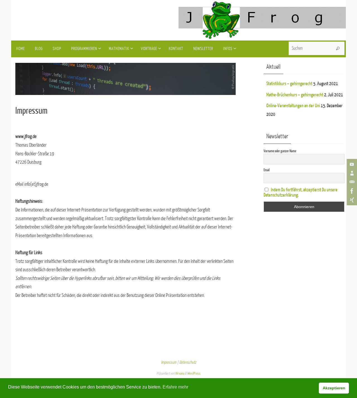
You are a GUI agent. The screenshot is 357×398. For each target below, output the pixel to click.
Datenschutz (187, 362)
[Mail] (351, 182)
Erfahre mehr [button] (175, 387)
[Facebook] (351, 191)
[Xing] (351, 200)
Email (266, 170)
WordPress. (194, 373)
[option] (219, 79)
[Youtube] (351, 164)
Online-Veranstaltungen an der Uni (293, 105)
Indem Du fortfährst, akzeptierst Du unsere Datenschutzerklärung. (300, 192)
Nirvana (179, 373)
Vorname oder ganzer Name (280, 151)
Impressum (168, 362)
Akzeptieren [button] (334, 388)
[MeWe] (351, 173)
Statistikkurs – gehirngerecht (289, 83)
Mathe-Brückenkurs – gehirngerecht (294, 94)
